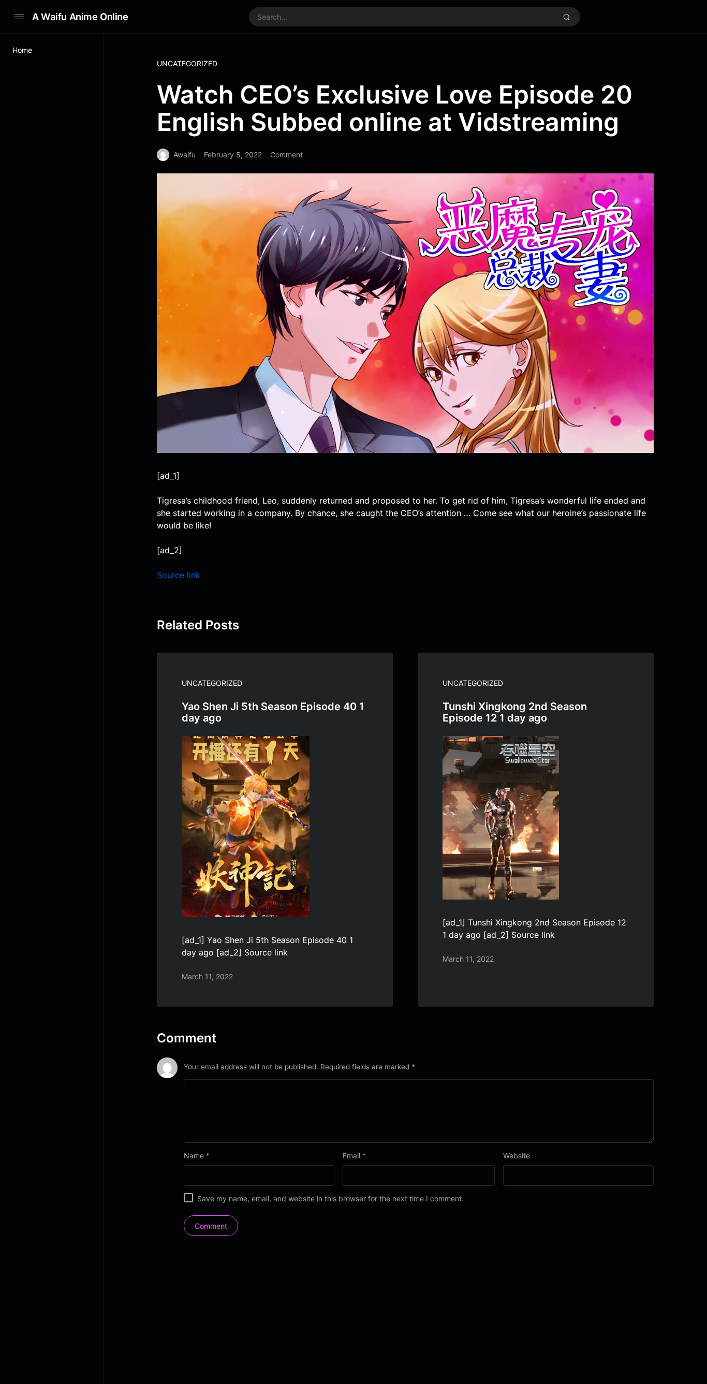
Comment (286, 154)
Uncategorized (187, 63)
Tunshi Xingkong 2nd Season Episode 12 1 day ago (515, 712)
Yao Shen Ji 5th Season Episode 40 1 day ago (273, 712)
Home (22, 50)
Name (197, 1155)
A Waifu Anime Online (80, 16)
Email (354, 1155)
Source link (178, 575)
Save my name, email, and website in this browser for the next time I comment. (330, 1198)
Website (516, 1155)
